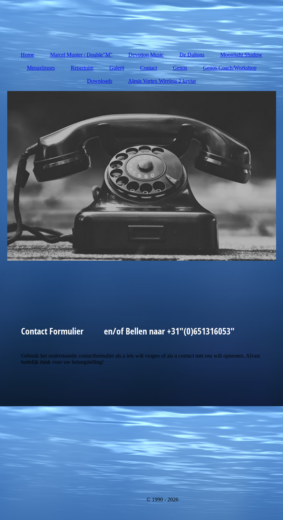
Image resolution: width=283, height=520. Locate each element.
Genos (180, 68)
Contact (148, 68)
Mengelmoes (41, 68)
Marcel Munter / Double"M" (81, 55)
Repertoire (82, 68)
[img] (141, 176)
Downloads (99, 81)
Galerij (116, 68)
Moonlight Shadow (241, 55)
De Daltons (191, 55)
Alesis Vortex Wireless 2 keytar (162, 81)
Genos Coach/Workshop (229, 68)
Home (27, 55)
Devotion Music (146, 55)
